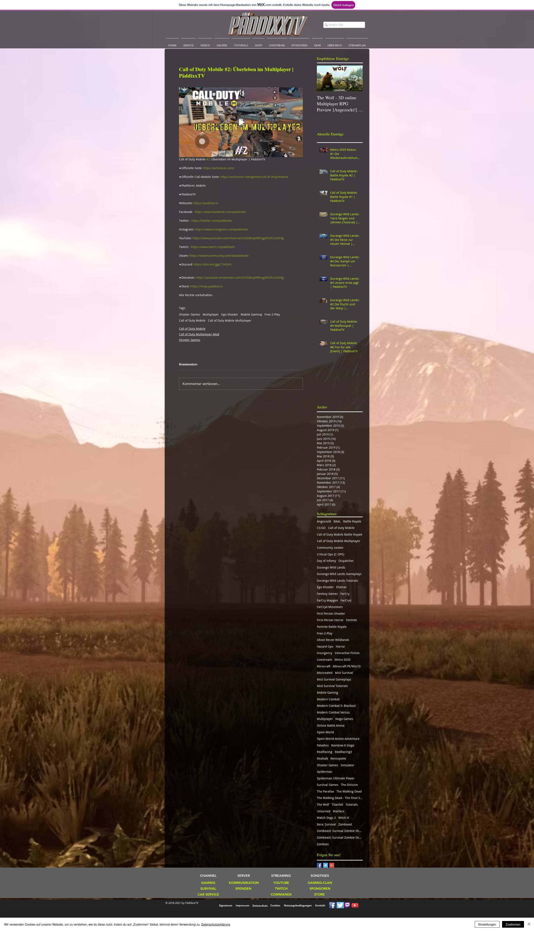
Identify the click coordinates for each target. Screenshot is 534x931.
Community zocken (330, 548)
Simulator (347, 765)
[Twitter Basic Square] (325, 865)
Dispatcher (346, 561)
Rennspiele (338, 758)
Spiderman (324, 772)
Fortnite (351, 620)
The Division (349, 785)
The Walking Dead (349, 791)
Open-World (325, 732)
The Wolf (323, 804)
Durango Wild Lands (331, 567)
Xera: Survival (326, 824)
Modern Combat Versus (333, 712)
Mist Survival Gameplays (334, 679)
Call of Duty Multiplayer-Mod (199, 334)
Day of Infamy (326, 561)
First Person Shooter (331, 613)
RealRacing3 (343, 752)
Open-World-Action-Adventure (338, 739)
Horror (340, 646)
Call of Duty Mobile (192, 320)
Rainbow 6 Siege (342, 745)
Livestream (324, 660)
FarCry (344, 594)
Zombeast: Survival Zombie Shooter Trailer (340, 837)
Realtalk (322, 758)
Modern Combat (328, 699)
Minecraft (323, 666)
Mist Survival (344, 673)
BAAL (337, 521)
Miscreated (324, 673)
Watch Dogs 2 (326, 818)
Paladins (323, 745)
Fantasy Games (327, 594)
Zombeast (345, 824)
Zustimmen (513, 924)
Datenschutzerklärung (215, 924)
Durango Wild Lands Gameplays (339, 574)
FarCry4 (346, 600)
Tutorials (352, 804)
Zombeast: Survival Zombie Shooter (340, 831)
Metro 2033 (342, 660)
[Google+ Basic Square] (331, 865)
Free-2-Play (272, 314)
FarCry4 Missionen (330, 607)
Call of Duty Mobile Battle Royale (339, 534)
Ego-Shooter (229, 314)
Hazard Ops (325, 646)
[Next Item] (356, 78)
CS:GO (321, 528)
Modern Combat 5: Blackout (336, 706)
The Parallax (325, 791)
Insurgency (324, 653)
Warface (338, 811)
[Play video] (241, 122)
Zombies (323, 844)
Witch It (343, 818)
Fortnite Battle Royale (332, 627)
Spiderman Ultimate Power (335, 778)
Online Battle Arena (330, 725)
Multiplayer (211, 314)
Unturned (323, 811)
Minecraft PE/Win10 (346, 666)
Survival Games (327, 785)
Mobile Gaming (251, 314)
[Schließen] (528, 924)
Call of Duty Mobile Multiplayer (229, 320)
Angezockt (324, 521)
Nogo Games (344, 719)
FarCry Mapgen (327, 600)
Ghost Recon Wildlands (333, 640)
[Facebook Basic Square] (319, 865)
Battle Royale (352, 521)
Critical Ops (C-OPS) (330, 554)
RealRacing (324, 752)
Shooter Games (189, 314)
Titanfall (337, 804)
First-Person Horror (330, 620)
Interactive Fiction (347, 653)
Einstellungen (487, 924)
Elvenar (341, 587)
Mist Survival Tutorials (332, 686)
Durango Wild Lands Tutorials (337, 581)
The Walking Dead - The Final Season (340, 798)
